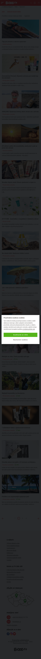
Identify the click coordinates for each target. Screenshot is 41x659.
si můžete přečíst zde (29, 329)
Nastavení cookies (20, 340)
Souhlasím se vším (20, 335)
